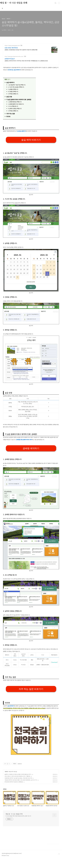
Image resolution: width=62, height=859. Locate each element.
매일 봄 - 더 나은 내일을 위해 (13, 3)
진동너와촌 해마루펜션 (11, 48)
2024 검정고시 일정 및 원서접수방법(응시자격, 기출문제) (17, 776)
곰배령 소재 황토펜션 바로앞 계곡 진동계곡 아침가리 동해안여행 (21, 50)
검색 (55, 3)
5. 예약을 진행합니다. (13, 94)
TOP (59, 854)
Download (54, 662)
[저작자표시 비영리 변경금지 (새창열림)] (20, 763)
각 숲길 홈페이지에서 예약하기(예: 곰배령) (18, 99)
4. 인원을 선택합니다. (13, 91)
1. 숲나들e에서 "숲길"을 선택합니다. (17, 85)
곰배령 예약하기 (31, 448)
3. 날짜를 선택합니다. (13, 89)
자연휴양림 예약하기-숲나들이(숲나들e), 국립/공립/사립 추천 (18, 778)
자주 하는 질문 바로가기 (31, 689)
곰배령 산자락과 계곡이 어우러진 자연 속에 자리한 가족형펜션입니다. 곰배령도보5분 (26, 61)
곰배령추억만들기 (10, 59)
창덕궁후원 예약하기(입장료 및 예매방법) (14, 782)
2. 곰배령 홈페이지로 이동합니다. (16, 104)
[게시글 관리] (9, 764)
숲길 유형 (9, 97)
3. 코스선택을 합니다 (13, 106)
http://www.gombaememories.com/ (14, 56)
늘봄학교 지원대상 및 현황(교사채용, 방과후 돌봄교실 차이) (18, 774)
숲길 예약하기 (10, 82)
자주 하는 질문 (10, 114)
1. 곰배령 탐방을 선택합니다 (14, 102)
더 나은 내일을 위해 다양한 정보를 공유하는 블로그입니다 (18, 816)
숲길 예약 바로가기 (31, 140)
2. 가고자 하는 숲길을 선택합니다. (16, 87)
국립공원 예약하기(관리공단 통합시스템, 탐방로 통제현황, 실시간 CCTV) (21, 780)
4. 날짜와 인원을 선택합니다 (14, 108)
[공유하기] (7, 764)
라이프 (6, 771)
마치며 (8, 116)
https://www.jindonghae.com (12, 45)
